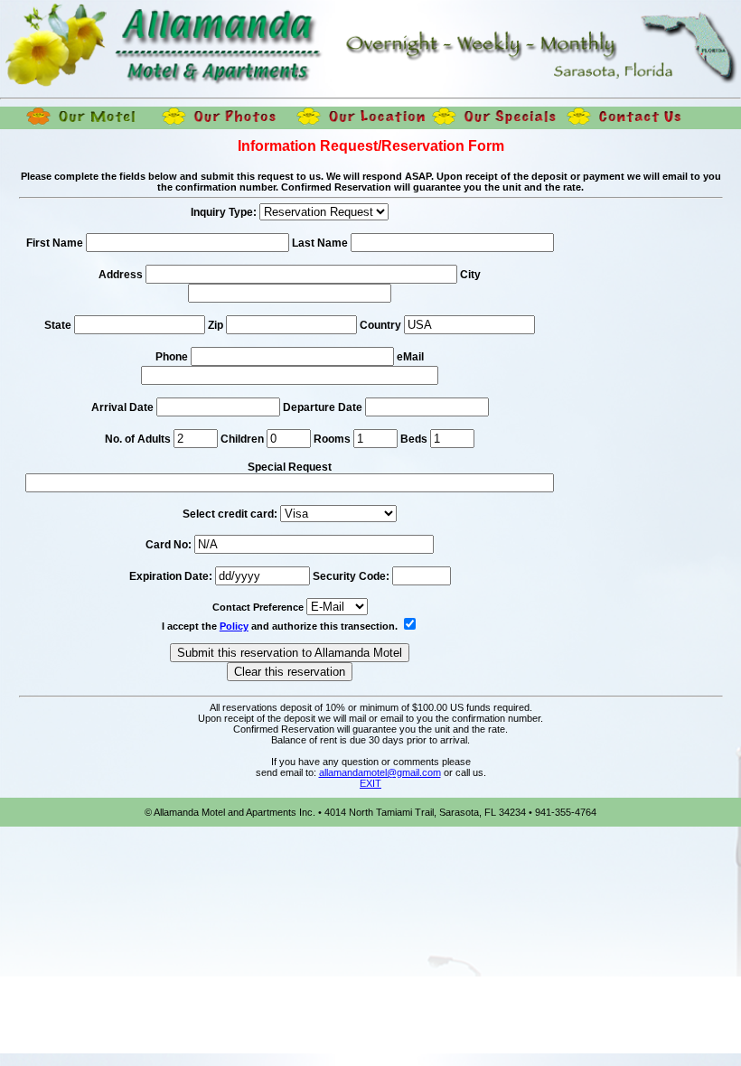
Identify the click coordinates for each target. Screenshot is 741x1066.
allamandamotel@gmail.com (380, 772)
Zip (215, 325)
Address (120, 274)
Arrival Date (123, 407)
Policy (234, 626)
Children (242, 439)
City (470, 274)
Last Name (320, 243)
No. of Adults (138, 439)
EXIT (370, 783)
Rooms (332, 439)
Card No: (168, 544)
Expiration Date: (170, 576)
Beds (413, 439)
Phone (171, 357)
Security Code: (351, 576)
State (57, 325)
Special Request (290, 467)
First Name (54, 243)
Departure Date (324, 407)
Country (380, 325)
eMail (410, 357)
